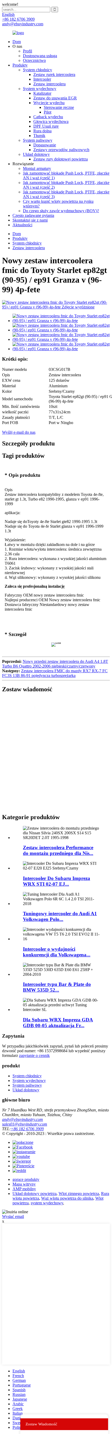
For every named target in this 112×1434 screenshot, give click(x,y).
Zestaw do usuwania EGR (55, 98)
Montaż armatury (37, 168)
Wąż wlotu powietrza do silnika (67, 1198)
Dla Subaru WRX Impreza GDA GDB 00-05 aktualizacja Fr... (58, 1022)
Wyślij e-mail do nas (18, 432)
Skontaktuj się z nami (30, 220)
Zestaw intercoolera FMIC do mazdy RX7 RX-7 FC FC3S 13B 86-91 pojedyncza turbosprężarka (55, 673)
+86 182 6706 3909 (27, 1129)
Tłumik (39, 135)
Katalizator (42, 93)
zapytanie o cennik (34, 1055)
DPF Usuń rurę (46, 126)
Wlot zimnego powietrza (79, 1193)
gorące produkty (26, 1179)
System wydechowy (39, 88)
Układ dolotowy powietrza (35, 1193)
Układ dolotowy (36, 154)
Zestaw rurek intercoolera (54, 74)
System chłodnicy (37, 70)
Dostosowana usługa (40, 55)
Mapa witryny (24, 1184)
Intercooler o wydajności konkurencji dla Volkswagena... (56, 951)
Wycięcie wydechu (49, 102)
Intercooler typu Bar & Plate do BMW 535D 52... (57, 987)
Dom (17, 41)
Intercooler (42, 79)
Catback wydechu (48, 117)
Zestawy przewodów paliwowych (61, 149)
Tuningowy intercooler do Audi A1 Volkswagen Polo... (60, 916)
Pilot (47, 112)
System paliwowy (37, 140)
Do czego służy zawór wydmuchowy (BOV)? (61, 211)
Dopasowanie (44, 145)
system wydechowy (47, 1203)
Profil (27, 51)
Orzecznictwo (34, 60)
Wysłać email (13, 1216)
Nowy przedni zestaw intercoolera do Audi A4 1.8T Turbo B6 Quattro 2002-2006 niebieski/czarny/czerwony (55, 663)
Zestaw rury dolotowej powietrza (60, 159)
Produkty (20, 65)
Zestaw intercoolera (49, 84)
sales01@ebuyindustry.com (24, 1124)
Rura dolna (42, 131)
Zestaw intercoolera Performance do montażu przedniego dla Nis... (58, 850)
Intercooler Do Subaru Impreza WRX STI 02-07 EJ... (56, 881)
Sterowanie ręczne (59, 107)
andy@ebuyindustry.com (22, 1119)
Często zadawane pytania (33, 215)
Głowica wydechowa (51, 121)
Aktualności (22, 225)
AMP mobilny (24, 1189)
